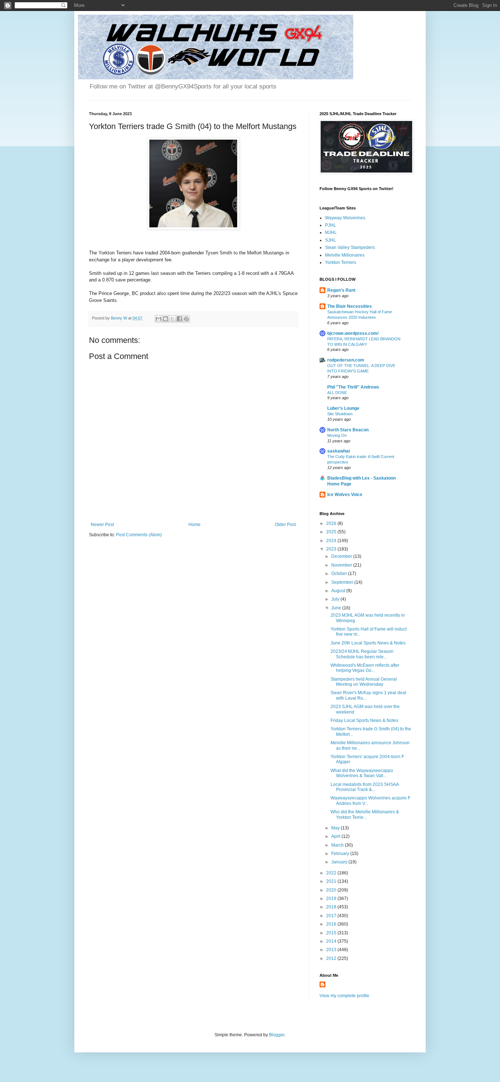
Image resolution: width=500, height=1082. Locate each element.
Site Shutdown (339, 414)
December (342, 556)
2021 (331, 881)
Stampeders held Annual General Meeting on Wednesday (364, 682)
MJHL (331, 232)
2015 (331, 932)
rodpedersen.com (345, 360)
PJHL (330, 225)
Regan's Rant (341, 290)
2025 (331, 531)
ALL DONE (337, 392)
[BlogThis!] (165, 318)
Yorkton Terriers (340, 262)
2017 (331, 915)
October (339, 573)
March (338, 845)
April (336, 836)
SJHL (330, 240)
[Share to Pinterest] (186, 318)
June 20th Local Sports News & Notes (368, 643)
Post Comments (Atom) (139, 534)
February (340, 853)
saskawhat (338, 451)
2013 (331, 949)
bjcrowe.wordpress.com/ (352, 333)
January (339, 862)
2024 (331, 540)
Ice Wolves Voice (344, 494)
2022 (331, 872)
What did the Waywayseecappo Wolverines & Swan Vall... (362, 773)
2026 (331, 523)
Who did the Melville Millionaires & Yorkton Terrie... (365, 814)
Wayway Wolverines (345, 217)
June (336, 607)
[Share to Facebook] (179, 318)
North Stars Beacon (348, 429)
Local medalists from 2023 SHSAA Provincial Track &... (365, 787)
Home (195, 524)
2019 (331, 898)
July (335, 599)
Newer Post (102, 524)
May (336, 828)
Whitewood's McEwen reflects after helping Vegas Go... (365, 668)
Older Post (285, 524)
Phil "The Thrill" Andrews (353, 387)
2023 (331, 549)
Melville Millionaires (345, 255)
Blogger (276, 1034)
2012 (331, 958)
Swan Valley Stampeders (350, 247)
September (342, 582)
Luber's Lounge (343, 408)
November (342, 565)
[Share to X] (172, 318)
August (338, 590)
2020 (331, 890)
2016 (331, 924)
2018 (331, 906)
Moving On (337, 435)
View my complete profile (344, 995)
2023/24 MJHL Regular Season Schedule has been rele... (362, 654)
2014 (331, 941)
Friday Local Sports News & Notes (364, 720)
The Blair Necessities (349, 306)
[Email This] (158, 318)
